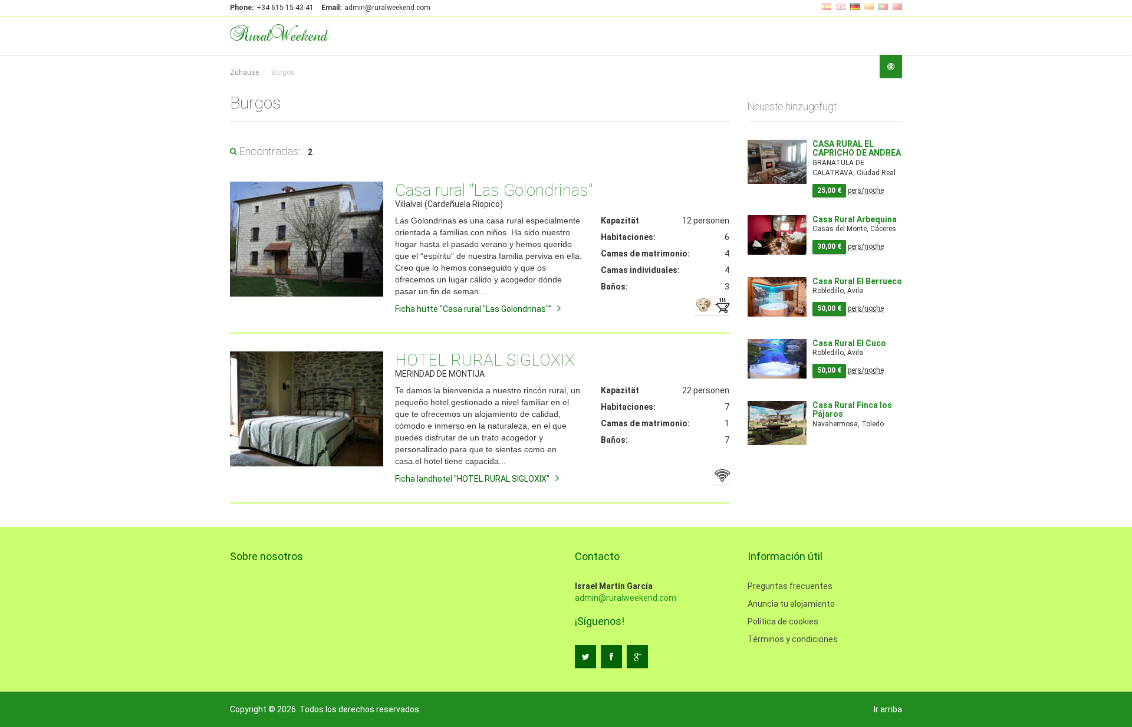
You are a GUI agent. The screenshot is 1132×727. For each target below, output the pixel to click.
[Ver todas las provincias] (891, 66)
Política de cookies (783, 621)
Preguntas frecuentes (790, 586)
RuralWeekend (278, 34)
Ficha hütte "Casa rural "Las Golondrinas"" (473, 309)
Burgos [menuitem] (282, 72)
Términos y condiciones (793, 639)
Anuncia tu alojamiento (791, 603)
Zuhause (244, 72)
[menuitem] (244, 73)
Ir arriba (888, 709)
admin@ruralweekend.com (625, 598)
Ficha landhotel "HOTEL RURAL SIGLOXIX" (472, 478)
